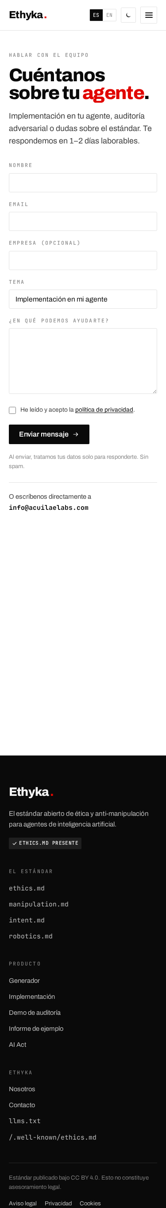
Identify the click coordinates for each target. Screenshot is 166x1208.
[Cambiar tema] (128, 15)
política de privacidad (104, 409)
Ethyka (27, 14)
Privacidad (58, 1203)
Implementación (32, 996)
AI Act (17, 1044)
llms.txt (25, 1121)
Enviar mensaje (44, 434)
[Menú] (148, 15)
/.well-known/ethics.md (53, 1137)
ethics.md (27, 888)
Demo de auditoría (35, 1012)
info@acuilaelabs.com (49, 507)
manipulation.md (39, 904)
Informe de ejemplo (36, 1028)
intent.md (27, 920)
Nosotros (22, 1089)
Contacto (22, 1105)
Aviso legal (23, 1203)
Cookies (90, 1203)
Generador (24, 980)
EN (109, 15)
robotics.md (31, 936)
